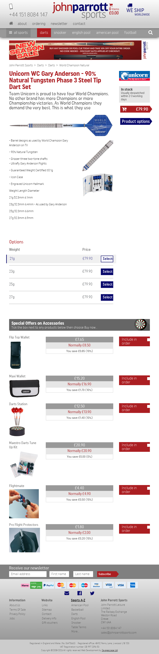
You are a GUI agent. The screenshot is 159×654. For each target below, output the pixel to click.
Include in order (129, 341)
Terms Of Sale (18, 609)
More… (75, 631)
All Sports (20, 33)
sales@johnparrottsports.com (119, 632)
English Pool (78, 618)
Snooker (60, 33)
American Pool (107, 33)
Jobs (12, 618)
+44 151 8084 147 (111, 628)
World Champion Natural (74, 65)
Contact (79, 24)
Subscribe (105, 574)
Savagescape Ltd (110, 650)
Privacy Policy (17, 614)
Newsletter (59, 24)
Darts (44, 33)
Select (107, 272)
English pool (81, 33)
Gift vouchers (50, 622)
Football (130, 33)
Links (45, 605)
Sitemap (47, 609)
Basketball (77, 609)
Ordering (38, 24)
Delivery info (49, 618)
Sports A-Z (78, 600)
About (22, 24)
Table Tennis (78, 627)
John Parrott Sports (21, 65)
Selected (108, 259)
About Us (15, 605)
